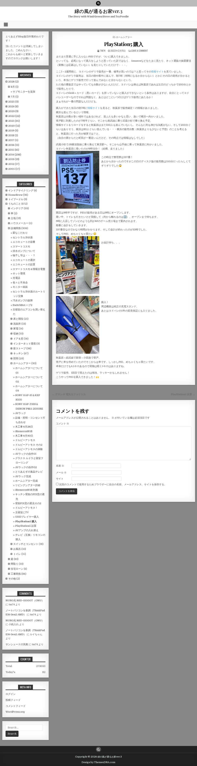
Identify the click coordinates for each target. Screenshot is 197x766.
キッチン (18, 353)
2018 (13, 135)
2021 (14, 120)
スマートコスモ (21, 246)
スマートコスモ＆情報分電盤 (29, 269)
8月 (14, 86)
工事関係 (16, 573)
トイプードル (15, 199)
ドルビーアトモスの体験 (29, 449)
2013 (13, 159)
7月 (14, 96)
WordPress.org (15, 711)
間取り (14, 563)
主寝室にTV (22, 512)
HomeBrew (15, 194)
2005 (14, 168)
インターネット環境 (24, 343)
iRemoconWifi (23, 431)
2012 (13, 164)
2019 (13, 130)
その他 (12, 578)
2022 (14, 116)
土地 (13, 218)
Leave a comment (139, 50)
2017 (13, 140)
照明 (15, 358)
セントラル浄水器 (23, 237)
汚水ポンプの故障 (23, 300)
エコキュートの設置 (24, 264)
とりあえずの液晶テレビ (29, 471)
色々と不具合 (20, 282)
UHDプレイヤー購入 (27, 516)
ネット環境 (19, 273)
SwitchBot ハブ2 (22, 305)
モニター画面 (20, 287)
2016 (13, 145)
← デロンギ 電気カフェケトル (69, 394)
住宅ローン (17, 568)
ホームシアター (124, 37)
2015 (13, 149)
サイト (59, 478)
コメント (62, 423)
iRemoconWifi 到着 (26, 489)
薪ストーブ (19, 348)
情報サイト (157, 71)
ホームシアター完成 (26, 480)
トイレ (17, 554)
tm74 (102, 50)
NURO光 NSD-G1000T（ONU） (25, 600)
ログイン (11, 694)
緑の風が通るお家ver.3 (98, 11)
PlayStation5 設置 (25, 525)
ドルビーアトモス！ (26, 507)
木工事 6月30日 (24, 435)
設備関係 (16, 228)
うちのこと (14, 203)
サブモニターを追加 (24, 91)
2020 (14, 125)
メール (61, 472)
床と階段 (18, 318)
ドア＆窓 (18, 338)
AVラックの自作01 (25, 453)
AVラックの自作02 (26, 467)
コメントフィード (16, 706)
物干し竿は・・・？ (24, 255)
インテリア (17, 208)
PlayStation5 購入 (123, 44)
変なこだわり (20, 232)
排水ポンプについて (24, 250)
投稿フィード (13, 700)
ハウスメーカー (19, 223)
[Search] (98, 3)
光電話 (16, 277)
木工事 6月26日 (24, 426)
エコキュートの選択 (24, 260)
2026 (13, 81)
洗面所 (17, 323)
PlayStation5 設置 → (183, 394)
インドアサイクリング (20, 190)
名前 (60, 465)
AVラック (20, 413)
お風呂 (17, 549)
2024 (13, 106)
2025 (13, 101)
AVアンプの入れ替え (26, 530)
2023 (13, 111)
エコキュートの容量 (24, 241)
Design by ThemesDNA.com (98, 762)
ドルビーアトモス (25, 440)
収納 (15, 333)
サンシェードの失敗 (17, 644)
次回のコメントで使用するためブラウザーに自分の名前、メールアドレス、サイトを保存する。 (113, 484)
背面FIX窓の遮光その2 (28, 503)
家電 (15, 328)
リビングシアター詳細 (27, 485)
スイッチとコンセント (25, 544)
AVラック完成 (23, 476)
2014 (14, 154)
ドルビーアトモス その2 (28, 444)
